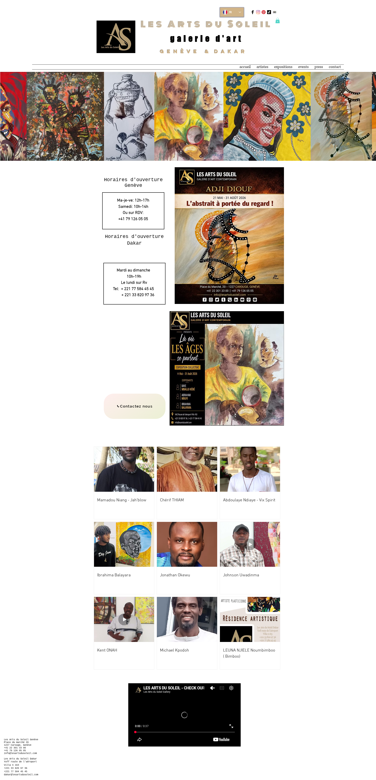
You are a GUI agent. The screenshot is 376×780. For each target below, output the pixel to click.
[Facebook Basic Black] (253, 12)
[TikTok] (269, 12)
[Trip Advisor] (275, 12)
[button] (277, 20)
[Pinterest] (264, 12)
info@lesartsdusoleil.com (20, 753)
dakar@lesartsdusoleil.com (21, 774)
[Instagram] (258, 12)
